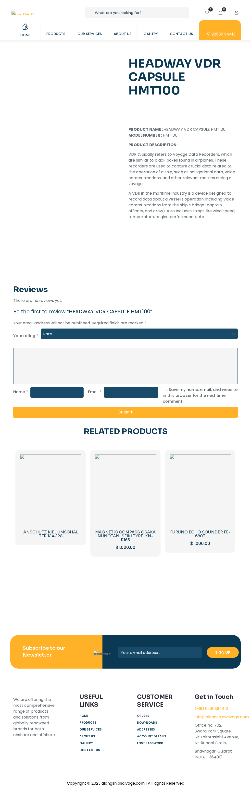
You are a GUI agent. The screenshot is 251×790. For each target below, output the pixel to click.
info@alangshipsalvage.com (222, 717)
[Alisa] (32, 604)
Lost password (150, 743)
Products (88, 722)
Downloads (147, 722)
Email (94, 392)
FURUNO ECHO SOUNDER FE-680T (200, 534)
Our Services (90, 729)
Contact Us (89, 750)
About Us (87, 736)
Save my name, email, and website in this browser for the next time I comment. (200, 395)
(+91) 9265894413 (211, 708)
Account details (151, 736)
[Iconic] (69, 604)
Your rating (25, 336)
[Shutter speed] (219, 604)
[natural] (181, 604)
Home (83, 716)
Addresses (146, 729)
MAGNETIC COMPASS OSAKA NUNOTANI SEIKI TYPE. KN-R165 (125, 536)
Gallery (86, 743)
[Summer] (106, 604)
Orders (143, 716)
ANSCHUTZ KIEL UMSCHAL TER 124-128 (50, 534)
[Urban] (144, 604)
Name (20, 392)
